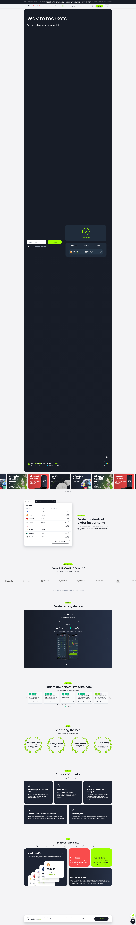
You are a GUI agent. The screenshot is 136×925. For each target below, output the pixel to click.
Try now (68, 628)
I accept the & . (38, 246)
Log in (107, 6)
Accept (101, 919)
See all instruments (60, 541)
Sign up (99, 6)
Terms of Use (37, 246)
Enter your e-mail (32, 242)
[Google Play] (106, 465)
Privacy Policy (43, 246)
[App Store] (106, 459)
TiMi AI (66, 6)
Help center (82, 6)
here (88, 918)
